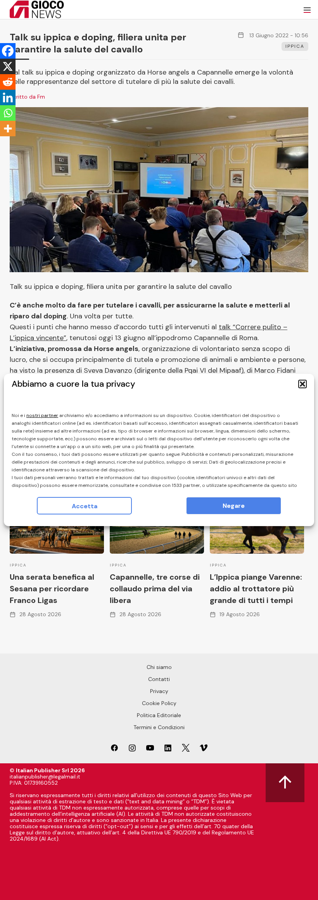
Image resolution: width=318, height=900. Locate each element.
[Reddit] (8, 82)
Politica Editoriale (159, 715)
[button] (302, 384)
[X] (8, 66)
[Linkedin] (8, 97)
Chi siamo (159, 667)
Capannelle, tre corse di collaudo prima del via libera (155, 588)
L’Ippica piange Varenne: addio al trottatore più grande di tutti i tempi (256, 588)
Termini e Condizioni (159, 727)
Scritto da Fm (27, 96)
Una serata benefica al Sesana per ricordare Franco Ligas (52, 588)
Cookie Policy (159, 703)
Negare (234, 506)
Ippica (294, 46)
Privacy (159, 691)
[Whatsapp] (8, 113)
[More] (8, 128)
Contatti (159, 679)
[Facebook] (8, 51)
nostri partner (42, 415)
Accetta (84, 506)
